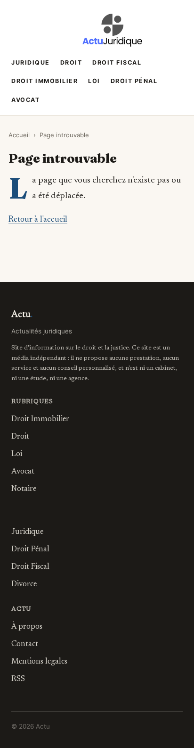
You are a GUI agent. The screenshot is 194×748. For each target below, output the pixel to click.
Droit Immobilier (44, 80)
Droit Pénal (134, 80)
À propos (26, 627)
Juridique (30, 62)
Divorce (24, 584)
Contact (24, 644)
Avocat (25, 99)
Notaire (23, 489)
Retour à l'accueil (37, 220)
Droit (71, 62)
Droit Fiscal (116, 62)
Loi (94, 80)
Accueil (19, 135)
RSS (18, 679)
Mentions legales (39, 661)
